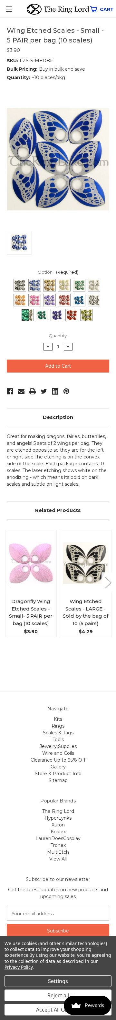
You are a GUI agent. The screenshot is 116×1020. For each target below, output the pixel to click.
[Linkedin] (55, 391)
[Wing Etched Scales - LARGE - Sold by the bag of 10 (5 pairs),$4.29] (86, 563)
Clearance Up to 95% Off (58, 760)
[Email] (21, 391)
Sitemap (58, 780)
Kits (58, 719)
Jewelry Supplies (58, 746)
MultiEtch (58, 852)
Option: (58, 272)
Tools (58, 739)
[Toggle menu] (9, 9)
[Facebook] (10, 391)
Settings (58, 981)
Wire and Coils (58, 753)
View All (58, 859)
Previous (8, 582)
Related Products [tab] (58, 510)
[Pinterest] (66, 391)
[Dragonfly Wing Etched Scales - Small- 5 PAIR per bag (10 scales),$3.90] (31, 563)
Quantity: (58, 335)
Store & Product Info (58, 774)
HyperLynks (58, 818)
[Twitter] (44, 391)
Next (108, 582)
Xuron (58, 825)
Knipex (58, 832)
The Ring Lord (58, 811)
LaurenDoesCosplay (58, 838)
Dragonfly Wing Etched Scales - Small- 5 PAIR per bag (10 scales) (30, 612)
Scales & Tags (58, 733)
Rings (58, 726)
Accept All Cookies (58, 1009)
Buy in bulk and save (62, 69)
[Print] (32, 391)
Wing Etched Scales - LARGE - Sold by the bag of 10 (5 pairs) (85, 612)
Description (58, 417)
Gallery (58, 767)
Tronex (58, 845)
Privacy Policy (19, 967)
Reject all (58, 995)
